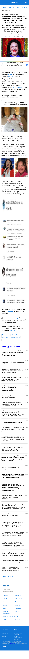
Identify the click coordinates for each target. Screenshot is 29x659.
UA (26, 2)
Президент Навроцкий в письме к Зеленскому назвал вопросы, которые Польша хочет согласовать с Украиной (12, 448)
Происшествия (6, 334)
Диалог (3, 10)
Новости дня (5, 339)
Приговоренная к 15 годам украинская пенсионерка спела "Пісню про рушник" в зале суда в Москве (12, 438)
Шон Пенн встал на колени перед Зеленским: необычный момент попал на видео (12, 404)
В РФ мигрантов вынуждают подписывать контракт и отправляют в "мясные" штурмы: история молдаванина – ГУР (12, 413)
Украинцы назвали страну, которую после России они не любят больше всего (12, 370)
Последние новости (11, 347)
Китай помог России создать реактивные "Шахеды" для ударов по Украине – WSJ (11, 379)
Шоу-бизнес (5, 337)
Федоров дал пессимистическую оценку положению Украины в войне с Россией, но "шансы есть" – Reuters (13, 534)
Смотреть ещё (7, 577)
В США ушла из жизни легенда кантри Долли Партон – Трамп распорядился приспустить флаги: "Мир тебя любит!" (12, 524)
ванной (11, 77)
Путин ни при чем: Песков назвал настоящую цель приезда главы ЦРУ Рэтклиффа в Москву (13, 553)
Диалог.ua (12, 643)
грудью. (12, 330)
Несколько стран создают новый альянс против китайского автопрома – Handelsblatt (12, 467)
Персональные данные (18, 633)
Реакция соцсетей (15, 337)
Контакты (4, 636)
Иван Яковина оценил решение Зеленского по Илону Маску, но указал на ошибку (12, 429)
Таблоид (8, 10)
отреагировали (19, 87)
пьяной (10, 311)
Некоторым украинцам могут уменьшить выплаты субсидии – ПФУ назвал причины (12, 362)
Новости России (16, 334)
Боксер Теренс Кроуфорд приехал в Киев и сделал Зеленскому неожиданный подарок (10, 569)
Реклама (16, 629)
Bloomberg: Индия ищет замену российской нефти (12, 396)
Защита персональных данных (18, 638)
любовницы (14, 318)
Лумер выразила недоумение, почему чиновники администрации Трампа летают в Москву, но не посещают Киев (13, 506)
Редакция (4, 633)
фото (10, 75)
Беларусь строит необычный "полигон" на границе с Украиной (11, 497)
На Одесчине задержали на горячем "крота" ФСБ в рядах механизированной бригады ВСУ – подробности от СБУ (13, 544)
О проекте (4, 629)
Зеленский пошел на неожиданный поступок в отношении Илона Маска (10, 515)
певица (16, 73)
